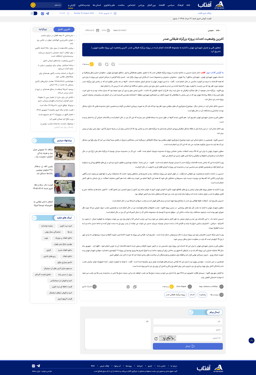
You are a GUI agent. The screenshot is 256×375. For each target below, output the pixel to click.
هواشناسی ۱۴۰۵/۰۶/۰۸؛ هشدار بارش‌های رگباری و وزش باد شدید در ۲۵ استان (54, 83)
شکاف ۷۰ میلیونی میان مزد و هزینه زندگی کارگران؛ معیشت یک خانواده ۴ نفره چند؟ (43, 153)
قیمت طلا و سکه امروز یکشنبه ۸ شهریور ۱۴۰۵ (54, 110)
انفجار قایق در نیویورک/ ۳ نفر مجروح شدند (55, 114)
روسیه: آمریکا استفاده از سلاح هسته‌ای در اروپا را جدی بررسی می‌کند (54, 91)
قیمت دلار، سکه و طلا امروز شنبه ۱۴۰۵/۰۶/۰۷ (43, 186)
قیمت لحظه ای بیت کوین (62, 286)
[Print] (128, 286)
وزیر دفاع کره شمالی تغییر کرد (61, 119)
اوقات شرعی (104, 366)
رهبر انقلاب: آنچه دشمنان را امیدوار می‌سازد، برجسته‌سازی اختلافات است (55, 54)
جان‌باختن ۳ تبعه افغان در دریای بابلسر (57, 35)
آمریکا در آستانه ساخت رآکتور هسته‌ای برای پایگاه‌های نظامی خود (56, 75)
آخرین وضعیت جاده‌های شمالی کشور (58, 60)
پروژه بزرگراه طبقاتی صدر (175, 294)
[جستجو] (33, 5)
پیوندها (129, 366)
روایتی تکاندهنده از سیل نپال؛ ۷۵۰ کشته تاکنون (54, 48)
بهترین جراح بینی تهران (63, 244)
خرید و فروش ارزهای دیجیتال (60, 292)
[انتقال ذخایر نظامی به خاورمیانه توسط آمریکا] (64, 203)
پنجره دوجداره (47, 225)
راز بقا (70, 232)
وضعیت (202, 294)
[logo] (212, 4)
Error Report (181, 286)
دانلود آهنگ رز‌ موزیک (63, 238)
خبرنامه (140, 366)
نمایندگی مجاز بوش (53, 232)
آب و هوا (117, 366)
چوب (46, 238)
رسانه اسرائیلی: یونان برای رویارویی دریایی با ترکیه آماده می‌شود (55, 67)
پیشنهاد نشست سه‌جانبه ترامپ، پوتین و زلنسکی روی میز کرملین (57, 125)
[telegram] (47, 13)
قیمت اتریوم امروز (65, 298)
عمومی (211, 30)
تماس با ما (161, 366)
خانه (218, 30)
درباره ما (174, 366)
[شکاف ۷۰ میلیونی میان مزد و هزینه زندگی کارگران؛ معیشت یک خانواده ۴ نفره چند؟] (64, 153)
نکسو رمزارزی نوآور (64, 262)
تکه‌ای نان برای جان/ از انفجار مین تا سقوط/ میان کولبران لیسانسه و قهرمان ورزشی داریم (55, 99)
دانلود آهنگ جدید (65, 250)
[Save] (135, 286)
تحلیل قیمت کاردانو (43, 274)
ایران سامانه (36, 371)
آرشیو (150, 366)
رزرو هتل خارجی (49, 256)
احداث (192, 294)
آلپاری (49, 250)
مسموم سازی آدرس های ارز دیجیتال (58, 268)
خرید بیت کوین (66, 225)
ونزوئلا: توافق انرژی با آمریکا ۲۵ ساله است (56, 105)
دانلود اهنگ (67, 256)
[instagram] (42, 13)
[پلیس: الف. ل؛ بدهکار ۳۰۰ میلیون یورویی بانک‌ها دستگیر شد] (64, 169)
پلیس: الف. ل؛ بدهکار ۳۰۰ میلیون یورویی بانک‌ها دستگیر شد (44, 170)
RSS (93, 366)
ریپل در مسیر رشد (65, 274)
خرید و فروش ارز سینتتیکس (61, 280)
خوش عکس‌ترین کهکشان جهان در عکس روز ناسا (55, 42)
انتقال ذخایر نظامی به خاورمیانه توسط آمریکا (43, 203)
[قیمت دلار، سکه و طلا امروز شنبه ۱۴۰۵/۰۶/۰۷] (64, 186)
